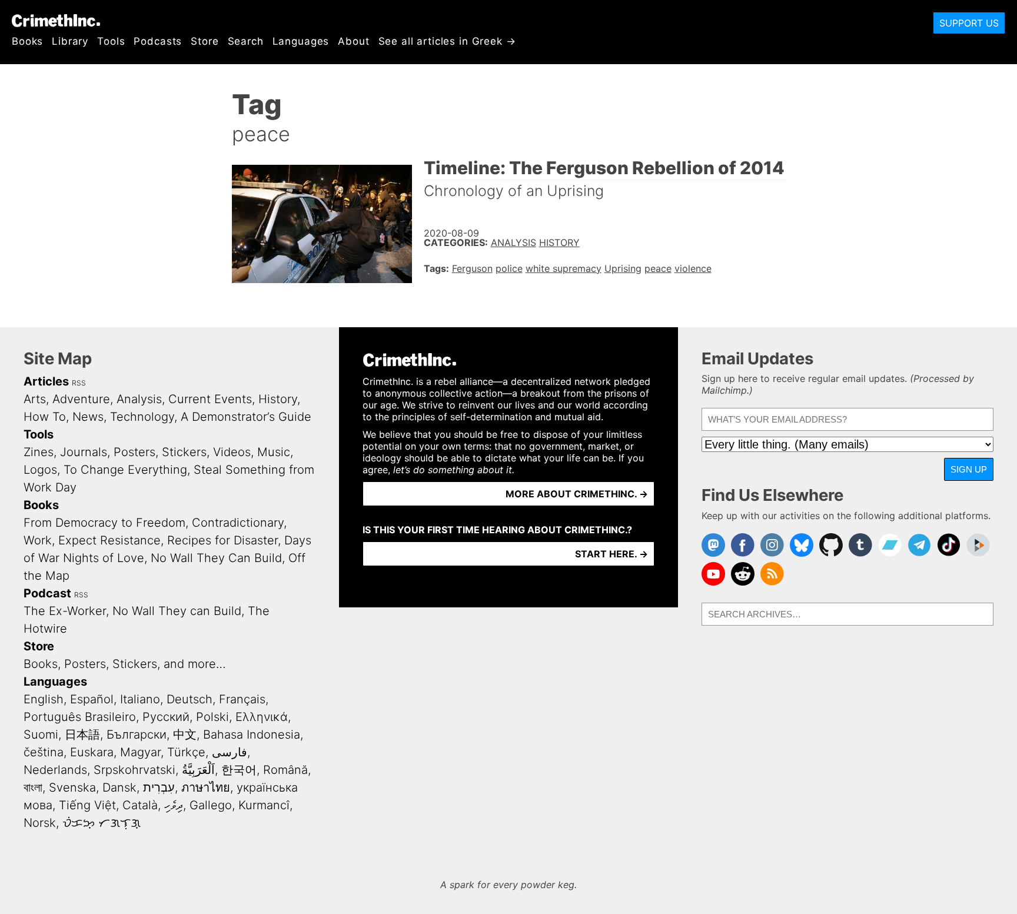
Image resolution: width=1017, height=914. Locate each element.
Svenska (72, 787)
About (353, 41)
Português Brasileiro (80, 717)
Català (140, 805)
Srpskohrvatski (134, 770)
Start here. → (611, 554)
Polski (212, 717)
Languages (301, 41)
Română (285, 770)
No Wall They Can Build (216, 558)
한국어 (239, 770)
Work (38, 540)
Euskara (92, 752)
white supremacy (563, 268)
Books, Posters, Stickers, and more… (125, 664)
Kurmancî (264, 805)
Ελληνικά (261, 717)
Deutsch (189, 699)
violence (693, 268)
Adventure (81, 399)
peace (658, 268)
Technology (142, 417)
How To (45, 417)
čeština (44, 752)
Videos (232, 452)
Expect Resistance (109, 540)
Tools (111, 41)
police (509, 268)
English (44, 699)
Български (137, 734)
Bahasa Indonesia (251, 734)
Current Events (210, 399)
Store (204, 41)
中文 (185, 734)
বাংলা (33, 787)
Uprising (623, 268)
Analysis (513, 242)
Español (92, 699)
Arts (35, 399)
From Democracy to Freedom (104, 523)
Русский (166, 717)
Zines (39, 452)
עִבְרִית (159, 787)
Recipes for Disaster (222, 540)
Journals (83, 452)
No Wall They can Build (176, 611)
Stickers (184, 452)
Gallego (211, 805)
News (88, 417)
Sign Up (968, 469)
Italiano (140, 699)
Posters (134, 452)
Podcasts (158, 41)
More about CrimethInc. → (577, 494)
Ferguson (472, 268)
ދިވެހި (173, 805)
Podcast (47, 593)
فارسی (229, 752)
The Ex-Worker (65, 611)
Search (246, 41)
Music (273, 452)
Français (242, 699)
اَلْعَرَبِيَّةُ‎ (198, 770)
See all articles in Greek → (447, 41)
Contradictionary (238, 523)
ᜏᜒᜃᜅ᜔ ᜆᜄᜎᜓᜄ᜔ (101, 823)
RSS (79, 382)
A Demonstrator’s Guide (246, 417)
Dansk (119, 787)
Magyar (140, 752)
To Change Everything (125, 470)
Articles (46, 381)
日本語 (82, 734)
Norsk (40, 823)
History (559, 242)
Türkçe (186, 752)
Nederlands (55, 770)
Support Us (969, 23)
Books (27, 41)
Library (70, 41)
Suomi (41, 734)
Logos (40, 470)
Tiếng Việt (87, 805)
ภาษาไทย (205, 787)
